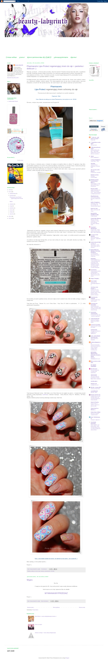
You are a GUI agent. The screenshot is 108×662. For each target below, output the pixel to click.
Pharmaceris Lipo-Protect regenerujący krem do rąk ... (16, 198)
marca (11, 210)
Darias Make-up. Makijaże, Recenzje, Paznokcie (95, 251)
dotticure (33, 571)
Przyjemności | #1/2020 (95, 172)
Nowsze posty (30, 607)
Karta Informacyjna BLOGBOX (39, 57)
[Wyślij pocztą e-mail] (50, 569)
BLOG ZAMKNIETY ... (95, 157)
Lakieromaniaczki (95, 318)
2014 (10, 191)
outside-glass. (94, 381)
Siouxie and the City (95, 394)
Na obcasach (94, 368)
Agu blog (93, 163)
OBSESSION (94, 375)
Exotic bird (93, 139)
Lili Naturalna (94, 329)
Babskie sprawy (95, 174)
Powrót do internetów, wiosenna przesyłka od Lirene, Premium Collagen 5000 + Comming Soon (95, 347)
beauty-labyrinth (19, 65)
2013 (10, 216)
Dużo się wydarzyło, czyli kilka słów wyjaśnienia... (95, 371)
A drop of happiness (95, 159)
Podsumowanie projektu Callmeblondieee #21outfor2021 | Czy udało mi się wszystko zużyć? (96, 274)
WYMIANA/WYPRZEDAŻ (56, 593)
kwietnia (12, 208)
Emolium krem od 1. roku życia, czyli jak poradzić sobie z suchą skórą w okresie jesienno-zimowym (95, 292)
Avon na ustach (38, 624)
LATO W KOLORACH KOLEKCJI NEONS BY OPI (95, 198)
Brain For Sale (94, 208)
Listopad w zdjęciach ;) (95, 419)
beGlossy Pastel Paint (95, 388)
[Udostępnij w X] (53, 569)
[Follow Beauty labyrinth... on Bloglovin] (96, 121)
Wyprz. (30, 580)
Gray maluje (94, 281)
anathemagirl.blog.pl (13, 101)
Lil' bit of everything (95, 324)
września (12, 195)
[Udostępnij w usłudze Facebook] (55, 569)
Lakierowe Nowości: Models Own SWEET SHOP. (95, 321)
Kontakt (74, 57)
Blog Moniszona (94, 196)
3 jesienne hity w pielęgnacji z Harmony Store (95, 166)
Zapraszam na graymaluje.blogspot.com (95, 283)
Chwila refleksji (94, 216)
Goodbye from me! (94, 384)
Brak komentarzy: (45, 601)
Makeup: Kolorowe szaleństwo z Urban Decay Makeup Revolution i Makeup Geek (95, 222)
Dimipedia (93, 258)
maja (11, 206)
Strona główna (11, 57)
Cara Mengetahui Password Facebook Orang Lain (95, 255)
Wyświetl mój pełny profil (12, 77)
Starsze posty (82, 607)
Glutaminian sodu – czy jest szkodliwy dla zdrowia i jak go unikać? (96, 205)
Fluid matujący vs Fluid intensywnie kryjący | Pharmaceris (95, 185)
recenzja (52, 571)
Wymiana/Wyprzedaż (61, 57)
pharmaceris (47, 571)
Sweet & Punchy (95, 402)
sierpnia (12, 204)
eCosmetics (94, 269)
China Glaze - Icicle (95, 161)
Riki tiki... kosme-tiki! (96, 387)
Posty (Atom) (35, 609)
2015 (10, 189)
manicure (43, 571)
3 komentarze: (44, 569)
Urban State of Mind (95, 412)
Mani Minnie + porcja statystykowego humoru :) (45, 616)
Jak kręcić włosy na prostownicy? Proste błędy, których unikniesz (96, 377)
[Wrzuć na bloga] (51, 569)
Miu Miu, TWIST (94, 392)
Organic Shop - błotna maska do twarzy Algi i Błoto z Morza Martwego (96, 231)
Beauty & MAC (94, 188)
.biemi (92, 156)
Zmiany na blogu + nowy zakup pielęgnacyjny (45, 632)
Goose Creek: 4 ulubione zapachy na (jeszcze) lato (95, 405)
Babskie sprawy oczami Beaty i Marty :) (95, 181)
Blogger (67, 658)
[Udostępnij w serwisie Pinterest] (56, 569)
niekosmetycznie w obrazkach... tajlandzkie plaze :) (95, 238)
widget (22, 160)
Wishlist (22, 57)
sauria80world (94, 391)
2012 (10, 218)
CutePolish (45, 394)
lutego (11, 212)
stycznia (12, 214)
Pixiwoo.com (94, 383)
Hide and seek (94, 145)
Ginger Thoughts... (95, 278)
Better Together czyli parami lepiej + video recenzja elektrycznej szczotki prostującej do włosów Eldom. (95, 427)
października (13, 193)
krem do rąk (37, 571)
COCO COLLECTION (96, 242)
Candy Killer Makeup (96, 218)
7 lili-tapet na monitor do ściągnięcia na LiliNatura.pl (95, 332)
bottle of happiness (95, 202)
